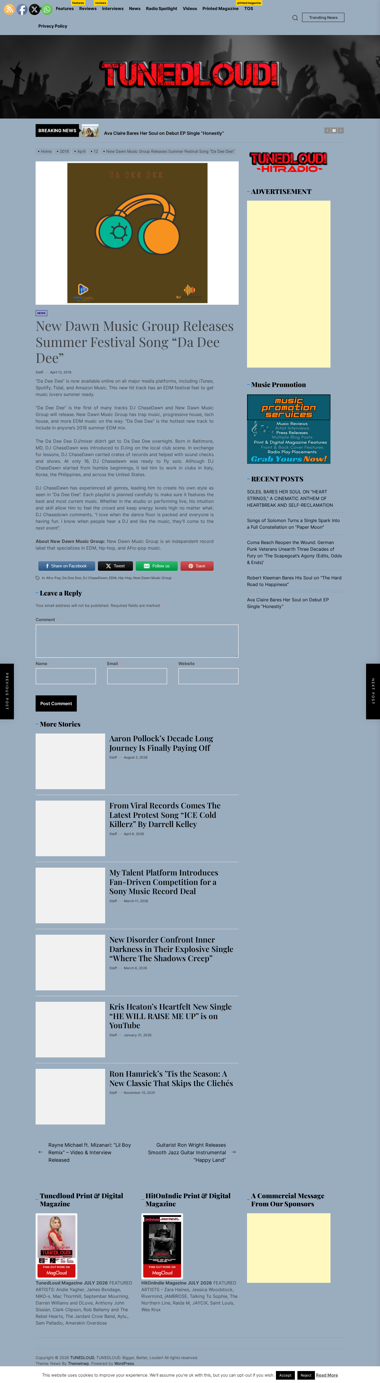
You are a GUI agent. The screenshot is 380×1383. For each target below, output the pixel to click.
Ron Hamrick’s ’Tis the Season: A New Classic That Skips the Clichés (171, 1078)
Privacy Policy (52, 26)
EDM (113, 578)
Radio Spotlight (161, 8)
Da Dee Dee (71, 578)
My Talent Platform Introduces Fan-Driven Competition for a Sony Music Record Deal (163, 881)
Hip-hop (125, 578)
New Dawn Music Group (152, 578)
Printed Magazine (222, 6)
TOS (248, 8)
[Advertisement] (288, 284)
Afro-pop (53, 578)
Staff (39, 372)
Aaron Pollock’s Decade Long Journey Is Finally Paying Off (161, 743)
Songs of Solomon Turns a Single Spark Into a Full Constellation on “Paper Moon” (293, 524)
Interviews (113, 8)
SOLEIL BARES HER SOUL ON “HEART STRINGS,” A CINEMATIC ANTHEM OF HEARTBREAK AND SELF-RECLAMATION (290, 498)
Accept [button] (285, 1375)
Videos (190, 8)
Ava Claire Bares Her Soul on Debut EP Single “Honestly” (288, 603)
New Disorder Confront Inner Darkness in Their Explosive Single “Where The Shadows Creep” (171, 948)
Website (186, 663)
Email (114, 663)
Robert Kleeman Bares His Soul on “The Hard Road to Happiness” (294, 581)
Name (43, 663)
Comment (47, 619)
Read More (327, 1375)
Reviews (89, 6)
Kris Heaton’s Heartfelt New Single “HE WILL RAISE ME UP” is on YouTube (170, 1015)
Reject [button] (306, 1375)
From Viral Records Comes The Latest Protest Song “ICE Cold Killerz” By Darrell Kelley (165, 814)
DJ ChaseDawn (95, 578)
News (134, 8)
